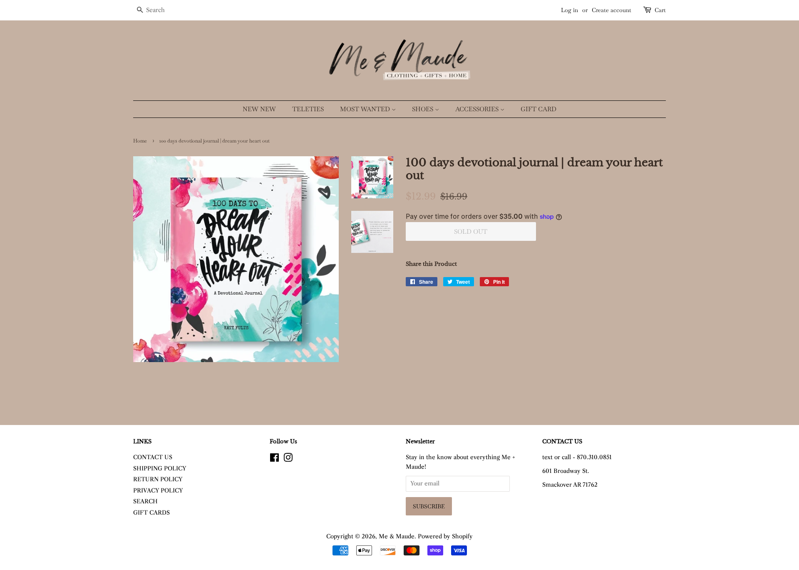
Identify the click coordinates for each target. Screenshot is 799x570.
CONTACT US (152, 457)
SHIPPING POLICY (159, 468)
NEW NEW (259, 109)
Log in (569, 10)
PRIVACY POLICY (158, 490)
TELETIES (308, 109)
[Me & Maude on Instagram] (288, 459)
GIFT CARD (538, 109)
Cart (660, 10)
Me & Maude (396, 536)
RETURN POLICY (158, 479)
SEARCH (145, 501)
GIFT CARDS (151, 512)
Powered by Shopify (445, 536)
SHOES (423, 109)
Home (140, 141)
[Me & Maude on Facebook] (274, 459)
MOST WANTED (366, 109)
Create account (611, 10)
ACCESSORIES (477, 109)
